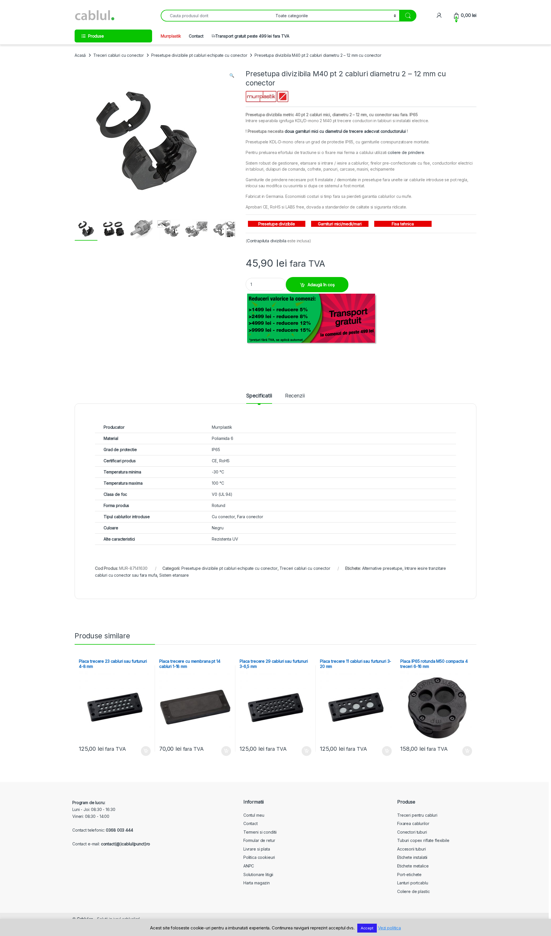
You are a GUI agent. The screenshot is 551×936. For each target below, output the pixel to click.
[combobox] (216, 16)
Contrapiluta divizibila (266, 240)
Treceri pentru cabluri (417, 815)
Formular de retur (259, 840)
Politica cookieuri (259, 857)
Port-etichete (409, 874)
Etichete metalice (413, 865)
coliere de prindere (406, 152)
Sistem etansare (174, 575)
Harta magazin (256, 882)
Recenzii (295, 396)
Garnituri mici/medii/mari (340, 223)
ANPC (248, 865)
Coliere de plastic (413, 891)
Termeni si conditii (260, 832)
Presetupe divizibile (276, 223)
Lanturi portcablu (412, 882)
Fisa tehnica (403, 223)
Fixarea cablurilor (413, 823)
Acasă (80, 55)
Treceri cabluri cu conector (118, 55)
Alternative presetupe (382, 568)
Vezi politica (389, 928)
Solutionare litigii (258, 874)
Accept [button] (367, 928)
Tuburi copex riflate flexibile (423, 840)
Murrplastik (171, 36)
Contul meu (253, 815)
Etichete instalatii (412, 857)
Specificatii (259, 396)
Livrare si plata (256, 849)
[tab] (259, 398)
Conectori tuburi (412, 832)
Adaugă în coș (321, 284)
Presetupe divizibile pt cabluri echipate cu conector (199, 55)
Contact (196, 36)
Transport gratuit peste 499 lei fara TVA (252, 36)
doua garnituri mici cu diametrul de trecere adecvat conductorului (345, 131)
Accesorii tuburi (411, 849)
